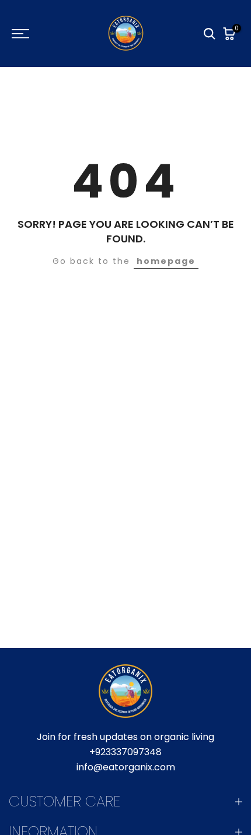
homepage (166, 261)
